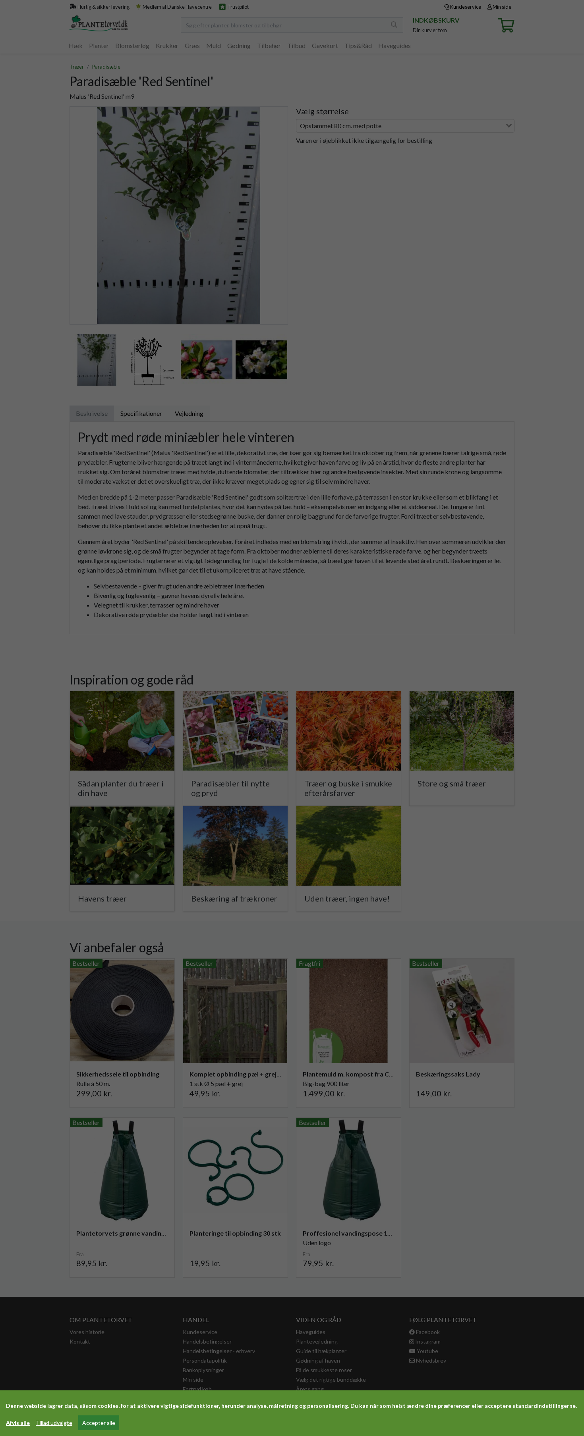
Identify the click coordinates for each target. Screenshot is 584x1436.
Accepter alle (98, 1422)
